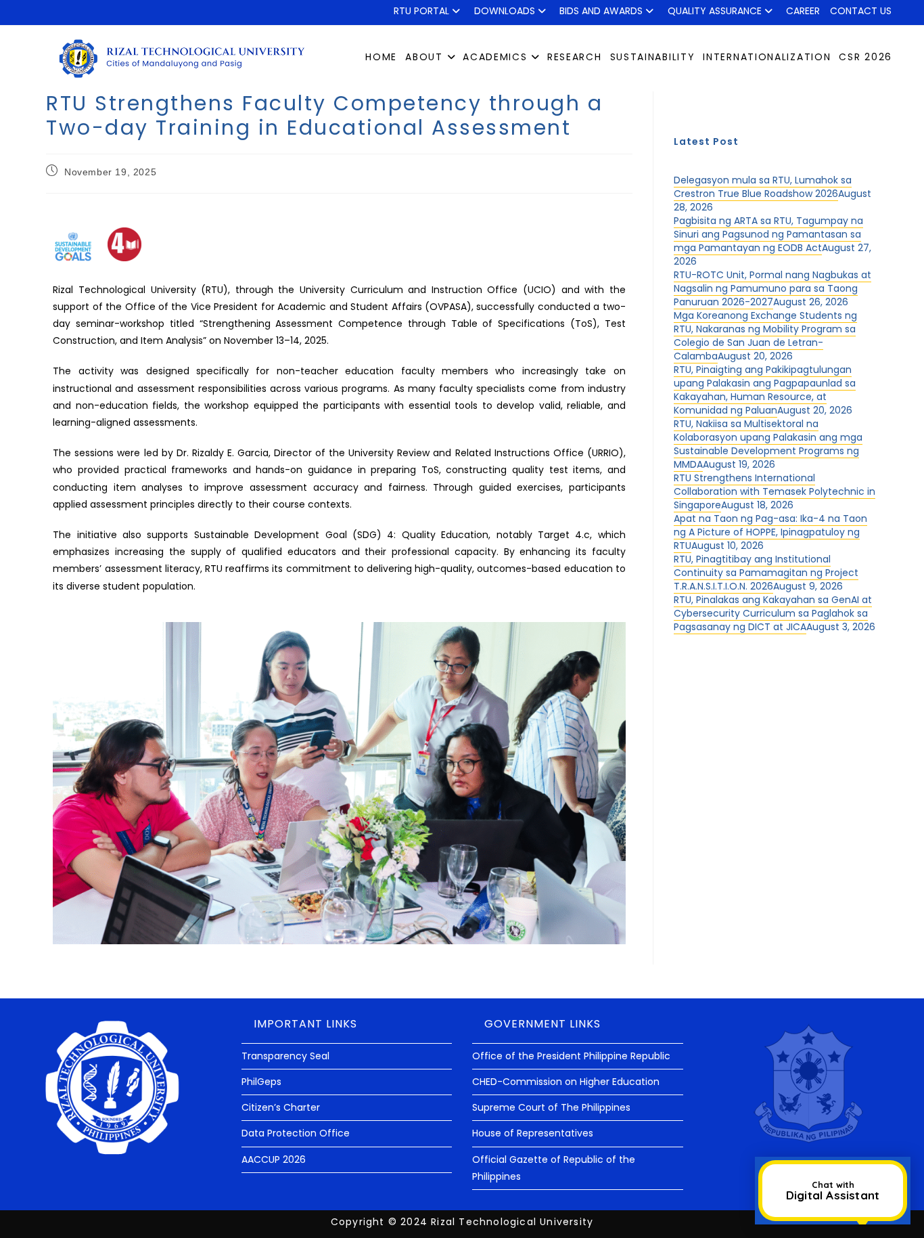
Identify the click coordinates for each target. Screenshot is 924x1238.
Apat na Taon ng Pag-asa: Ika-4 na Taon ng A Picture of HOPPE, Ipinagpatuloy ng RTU (770, 532)
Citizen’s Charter (280, 1107)
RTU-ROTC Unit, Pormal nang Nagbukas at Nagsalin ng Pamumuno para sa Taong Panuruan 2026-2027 (772, 288)
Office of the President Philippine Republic (571, 1056)
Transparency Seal (285, 1056)
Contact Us (861, 11)
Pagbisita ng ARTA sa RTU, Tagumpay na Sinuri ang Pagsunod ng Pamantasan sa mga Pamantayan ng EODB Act (768, 234)
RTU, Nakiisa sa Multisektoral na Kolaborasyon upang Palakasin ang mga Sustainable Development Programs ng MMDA (768, 444)
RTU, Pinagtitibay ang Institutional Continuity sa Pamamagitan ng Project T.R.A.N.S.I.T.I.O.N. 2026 (766, 572)
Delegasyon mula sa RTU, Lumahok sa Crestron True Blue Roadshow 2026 (763, 186)
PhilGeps (261, 1081)
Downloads (504, 11)
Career (803, 11)
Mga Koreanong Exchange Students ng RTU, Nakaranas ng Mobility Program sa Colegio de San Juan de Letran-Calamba (765, 336)
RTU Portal (421, 11)
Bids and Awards (601, 11)
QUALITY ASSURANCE (715, 11)
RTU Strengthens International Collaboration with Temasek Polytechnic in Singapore (774, 491)
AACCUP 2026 (273, 1159)
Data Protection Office (295, 1133)
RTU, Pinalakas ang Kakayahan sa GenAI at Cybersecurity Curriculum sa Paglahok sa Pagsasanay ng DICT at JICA (773, 613)
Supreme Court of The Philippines (551, 1107)
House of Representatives (532, 1133)
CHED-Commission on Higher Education (566, 1081)
